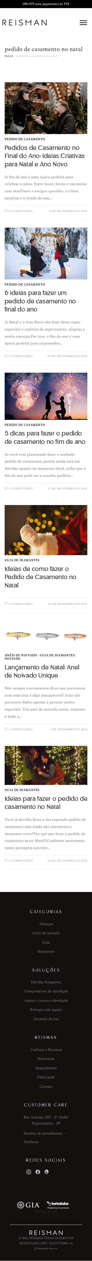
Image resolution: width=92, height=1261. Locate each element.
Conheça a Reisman (46, 1050)
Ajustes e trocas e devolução (46, 1000)
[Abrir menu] (83, 23)
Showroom (46, 1059)
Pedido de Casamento (25, 139)
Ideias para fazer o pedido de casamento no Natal (46, 803)
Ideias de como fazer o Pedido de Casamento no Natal (41, 577)
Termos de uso (46, 1212)
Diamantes (46, 951)
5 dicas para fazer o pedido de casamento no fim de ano (45, 437)
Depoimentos (46, 1068)
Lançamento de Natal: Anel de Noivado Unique (42, 671)
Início (9, 56)
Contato (46, 1086)
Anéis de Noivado (21, 655)
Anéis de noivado (46, 933)
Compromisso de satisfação (46, 991)
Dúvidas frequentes (46, 982)
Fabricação (46, 1077)
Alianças (46, 924)
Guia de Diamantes (22, 560)
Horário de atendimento (43, 1133)
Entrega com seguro (46, 1010)
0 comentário (21, 211)
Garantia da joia (46, 1019)
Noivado (13, 659)
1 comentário (21, 488)
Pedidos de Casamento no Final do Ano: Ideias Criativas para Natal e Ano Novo (45, 156)
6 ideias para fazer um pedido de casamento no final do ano (40, 301)
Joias (46, 942)
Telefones (31, 1142)
